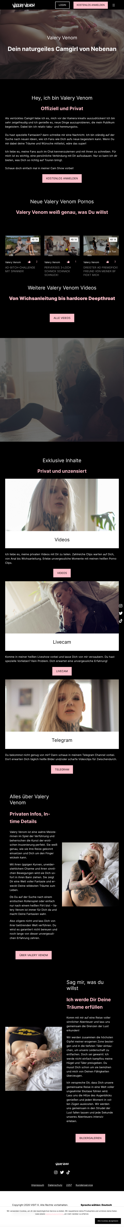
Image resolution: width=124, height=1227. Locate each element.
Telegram (62, 769)
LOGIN (62, 5)
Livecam (62, 671)
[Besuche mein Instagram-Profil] (121, 606)
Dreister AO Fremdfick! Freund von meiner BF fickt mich (100, 271)
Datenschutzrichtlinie (54, 1214)
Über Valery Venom (33, 955)
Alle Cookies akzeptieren (108, 1221)
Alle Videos (62, 318)
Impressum (37, 1185)
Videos (62, 573)
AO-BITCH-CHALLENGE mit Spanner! (20, 269)
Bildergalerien (90, 1138)
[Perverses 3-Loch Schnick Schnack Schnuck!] (62, 246)
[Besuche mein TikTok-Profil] (121, 621)
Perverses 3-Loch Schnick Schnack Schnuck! (57, 271)
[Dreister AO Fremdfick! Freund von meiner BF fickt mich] (101, 246)
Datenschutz (55, 1185)
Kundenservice (84, 1185)
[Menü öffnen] (114, 5)
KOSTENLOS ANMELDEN (91, 5)
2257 (69, 1185)
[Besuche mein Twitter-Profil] (121, 613)
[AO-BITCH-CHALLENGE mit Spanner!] (23, 246)
